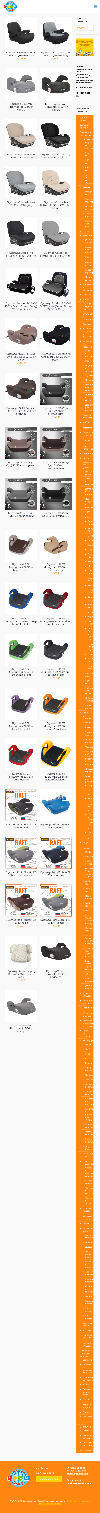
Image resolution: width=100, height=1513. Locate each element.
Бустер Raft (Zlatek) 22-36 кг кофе (21, 921)
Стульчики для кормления (87, 317)
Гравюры (87, 1242)
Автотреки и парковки (87, 725)
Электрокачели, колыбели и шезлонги (87, 332)
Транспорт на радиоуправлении (87, 779)
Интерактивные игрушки (87, 1001)
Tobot (87, 974)
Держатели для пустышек (87, 408)
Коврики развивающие (87, 416)
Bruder (87, 852)
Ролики (86, 1412)
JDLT (87, 1049)
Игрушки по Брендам (87, 845)
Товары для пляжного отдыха (87, 1403)
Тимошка (87, 1079)
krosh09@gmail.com (77, 1473)
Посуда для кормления (87, 387)
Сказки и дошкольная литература (87, 1172)
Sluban (87, 1063)
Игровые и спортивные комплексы (87, 1368)
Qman (87, 1058)
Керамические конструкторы (87, 1092)
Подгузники (87, 453)
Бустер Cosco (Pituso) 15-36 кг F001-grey (21, 204)
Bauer (87, 1045)
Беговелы (87, 1431)
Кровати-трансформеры (87, 271)
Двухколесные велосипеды (87, 1436)
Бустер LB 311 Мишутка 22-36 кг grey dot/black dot (55, 672)
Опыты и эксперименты (87, 1289)
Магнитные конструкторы (87, 1125)
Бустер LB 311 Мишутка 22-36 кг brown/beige (55, 567)
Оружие (87, 747)
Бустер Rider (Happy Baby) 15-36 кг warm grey (21, 974)
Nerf (87, 910)
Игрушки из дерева (87, 1033)
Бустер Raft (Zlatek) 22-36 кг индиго (55, 874)
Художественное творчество (87, 1273)
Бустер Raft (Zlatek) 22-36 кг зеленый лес (21, 874)
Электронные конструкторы (87, 1140)
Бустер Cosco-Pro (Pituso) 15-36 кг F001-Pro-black (21, 255)
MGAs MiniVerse (87, 904)
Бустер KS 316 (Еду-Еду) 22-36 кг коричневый (56, 465)
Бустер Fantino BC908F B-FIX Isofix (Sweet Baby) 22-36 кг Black (21, 306)
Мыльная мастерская (87, 1280)
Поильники (87, 380)
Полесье (87, 1075)
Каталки (87, 1330)
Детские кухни (87, 472)
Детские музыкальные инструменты (87, 1023)
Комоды (86, 231)
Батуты (87, 1360)
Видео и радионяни (87, 353)
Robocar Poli (87, 929)
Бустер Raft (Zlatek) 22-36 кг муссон (55, 921)
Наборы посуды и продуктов (87, 503)
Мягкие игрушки (87, 994)
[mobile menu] (96, 6)
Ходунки (87, 324)
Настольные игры (87, 1155)
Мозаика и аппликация (87, 1264)
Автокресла (87, 139)
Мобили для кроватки (87, 425)
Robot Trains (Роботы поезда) (87, 939)
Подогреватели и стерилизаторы (87, 368)
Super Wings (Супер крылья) (87, 965)
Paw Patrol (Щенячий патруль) (87, 919)
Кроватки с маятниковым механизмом (87, 261)
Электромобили (86, 1450)
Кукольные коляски (87, 682)
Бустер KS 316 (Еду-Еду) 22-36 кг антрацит (56, 411)
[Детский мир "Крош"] (10, 6)
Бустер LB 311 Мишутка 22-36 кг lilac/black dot (21, 726)
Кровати (87, 236)
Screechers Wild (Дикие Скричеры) (87, 952)
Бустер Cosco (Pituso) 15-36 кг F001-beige (21, 156)
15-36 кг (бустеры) (87, 179)
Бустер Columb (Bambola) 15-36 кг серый (21, 106)
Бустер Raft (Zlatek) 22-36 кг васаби (21, 826)
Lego (87, 1054)
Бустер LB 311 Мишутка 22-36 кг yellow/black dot (55, 776)
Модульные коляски (87, 193)
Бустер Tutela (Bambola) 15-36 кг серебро (21, 1028)
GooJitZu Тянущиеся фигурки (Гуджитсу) (87, 872)
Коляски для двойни (87, 224)
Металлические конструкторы (87, 1133)
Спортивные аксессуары (87, 1378)
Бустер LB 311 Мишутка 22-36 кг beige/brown (21, 567)
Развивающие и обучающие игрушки (87, 1012)
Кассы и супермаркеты (87, 481)
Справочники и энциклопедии (87, 1201)
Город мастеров (87, 1069)
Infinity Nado (87, 890)
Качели (86, 1384)
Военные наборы (87, 752)
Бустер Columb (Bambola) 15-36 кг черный (56, 107)
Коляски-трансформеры (87, 200)
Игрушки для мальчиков (87, 715)
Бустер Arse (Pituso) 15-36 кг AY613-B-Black (21, 54)
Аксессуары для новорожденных (87, 344)
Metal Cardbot (87, 897)
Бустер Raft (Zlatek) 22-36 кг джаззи (55, 826)
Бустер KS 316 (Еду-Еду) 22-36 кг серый (21, 514)
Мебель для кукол (87, 691)
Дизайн (87, 1247)
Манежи (87, 294)
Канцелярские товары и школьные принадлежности (87, 1213)
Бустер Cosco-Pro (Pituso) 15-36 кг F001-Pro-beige (55, 205)
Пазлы (86, 1224)
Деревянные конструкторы (87, 1085)
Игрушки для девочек (87, 465)
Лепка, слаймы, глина (87, 1254)
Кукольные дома (87, 674)
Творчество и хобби (87, 1229)
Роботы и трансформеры (87, 762)
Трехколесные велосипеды (87, 1444)
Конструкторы (87, 1041)
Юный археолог (87, 1309)
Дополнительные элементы (87, 241)
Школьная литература (87, 1182)
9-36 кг (87, 169)
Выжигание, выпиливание (87, 1236)
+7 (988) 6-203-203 (76, 1471)
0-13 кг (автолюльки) (87, 146)
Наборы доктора (87, 699)
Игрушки (84, 458)
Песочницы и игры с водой (87, 1392)
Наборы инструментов (87, 741)
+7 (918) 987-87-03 (76, 1468)
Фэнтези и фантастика (87, 1191)
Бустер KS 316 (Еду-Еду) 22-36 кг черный (55, 514)
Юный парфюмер (87, 1317)
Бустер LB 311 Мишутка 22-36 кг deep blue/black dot (21, 621)
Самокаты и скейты (87, 1419)
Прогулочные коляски (87, 207)
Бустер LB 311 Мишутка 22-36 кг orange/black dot (55, 726)
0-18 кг (87, 154)
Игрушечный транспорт (87, 770)
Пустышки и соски (87, 397)
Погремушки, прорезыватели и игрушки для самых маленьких (87, 440)
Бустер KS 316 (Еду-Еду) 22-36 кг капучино (21, 464)
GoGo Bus (87, 882)
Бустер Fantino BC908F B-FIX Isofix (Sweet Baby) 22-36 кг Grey (56, 306)
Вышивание (87, 1296)
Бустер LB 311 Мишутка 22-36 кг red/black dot (21, 776)
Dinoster (87, 856)
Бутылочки (87, 375)
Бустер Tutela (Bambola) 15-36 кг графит (56, 974)
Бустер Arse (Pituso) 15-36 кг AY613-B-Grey (55, 54)
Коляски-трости (87, 215)
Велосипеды (86, 1427)
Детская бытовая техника (87, 492)
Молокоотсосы (87, 361)
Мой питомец (87, 979)
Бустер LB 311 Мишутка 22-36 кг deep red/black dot (55, 621)
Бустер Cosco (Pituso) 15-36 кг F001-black (55, 156)
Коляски (86, 188)
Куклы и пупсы (87, 514)
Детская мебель (87, 1324)
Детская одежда (84, 126)
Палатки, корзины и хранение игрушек (87, 1340)
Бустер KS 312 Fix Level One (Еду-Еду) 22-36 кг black (56, 356)
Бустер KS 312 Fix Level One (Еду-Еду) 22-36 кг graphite (21, 411)
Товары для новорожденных (86, 133)
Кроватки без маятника (87, 250)
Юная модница (87, 706)
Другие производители (87, 987)
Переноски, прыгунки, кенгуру (87, 306)
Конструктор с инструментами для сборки (87, 1114)
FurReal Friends (87, 862)
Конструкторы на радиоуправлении (87, 1101)
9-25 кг (87, 161)
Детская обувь (84, 119)
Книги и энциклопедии (87, 1162)
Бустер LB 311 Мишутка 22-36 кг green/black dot (21, 672)
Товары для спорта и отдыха (85, 1353)
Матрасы (87, 299)
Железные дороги (87, 733)
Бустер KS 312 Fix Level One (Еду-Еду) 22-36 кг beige (21, 356)
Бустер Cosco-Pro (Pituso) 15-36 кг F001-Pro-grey (55, 255)
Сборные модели (87, 1302)
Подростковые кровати (87, 278)
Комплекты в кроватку (87, 287)
